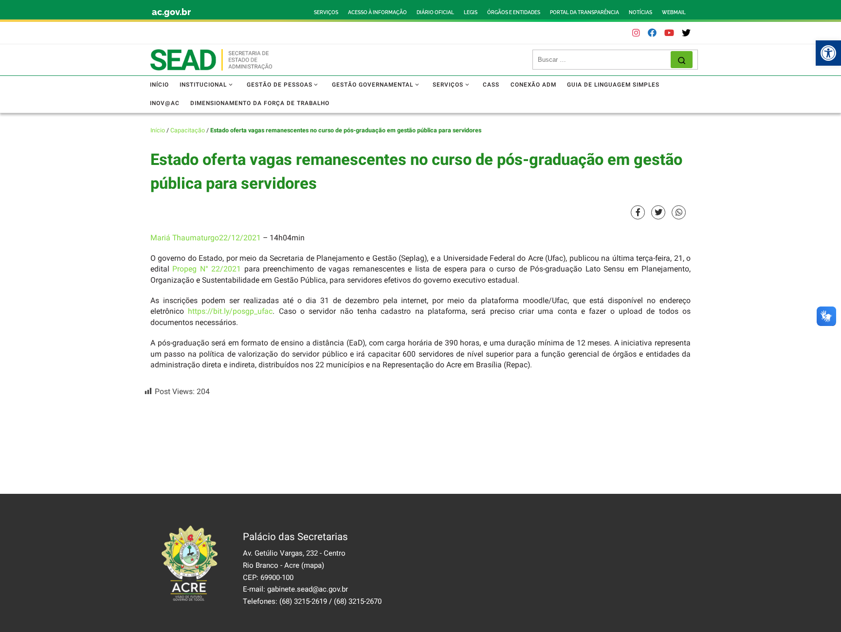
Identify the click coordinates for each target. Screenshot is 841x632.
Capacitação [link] (187, 130)
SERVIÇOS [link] (326, 12)
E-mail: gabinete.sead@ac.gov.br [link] (295, 589)
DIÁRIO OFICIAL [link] (435, 12)
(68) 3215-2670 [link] (358, 601)
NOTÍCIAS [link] (640, 12)
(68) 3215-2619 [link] (303, 601)
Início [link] (157, 130)
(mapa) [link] (312, 565)
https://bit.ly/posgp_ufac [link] (230, 311)
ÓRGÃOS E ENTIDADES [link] (513, 12)
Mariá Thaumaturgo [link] (184, 238)
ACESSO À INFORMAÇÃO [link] (377, 12)
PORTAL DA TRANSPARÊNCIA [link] (584, 12)
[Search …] (682, 59)
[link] (828, 53)
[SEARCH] (604, 60)
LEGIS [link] (470, 12)
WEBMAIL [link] (674, 12)
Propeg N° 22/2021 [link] (206, 269)
